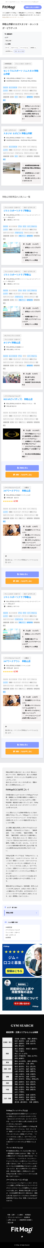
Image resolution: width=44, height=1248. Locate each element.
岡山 (27, 1087)
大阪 (16, 1074)
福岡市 (21, 1095)
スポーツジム (14, 47)
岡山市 (33, 1087)
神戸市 (21, 1076)
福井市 (33, 1069)
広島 (16, 1087)
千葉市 (21, 1051)
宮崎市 (33, 1100)
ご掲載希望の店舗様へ (26, 1220)
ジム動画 (20, 1215)
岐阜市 (21, 1064)
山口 (16, 1092)
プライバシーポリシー (15, 1217)
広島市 (21, 1087)
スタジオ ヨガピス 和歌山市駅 (18, 133)
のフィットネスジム (26, 13)
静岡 (29, 1061)
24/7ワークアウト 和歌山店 (17, 491)
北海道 (17, 1039)
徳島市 (21, 1082)
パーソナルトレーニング (13, 930)
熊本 (27, 1097)
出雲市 (21, 1089)
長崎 (16, 1097)
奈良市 (21, 1079)
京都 (27, 1074)
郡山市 (21, 1046)
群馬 (16, 1058)
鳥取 (27, 1089)
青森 (29, 1039)
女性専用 (8, 937)
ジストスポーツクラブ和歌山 (17, 210)
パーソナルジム (24, 47)
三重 (27, 1064)
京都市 (33, 1074)
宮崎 (27, 1100)
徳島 (16, 1082)
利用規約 (28, 1215)
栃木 (16, 1056)
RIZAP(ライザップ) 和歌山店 (18, 399)
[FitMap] (8, 7)
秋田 (16, 1041)
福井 (27, 1069)
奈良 (16, 1079)
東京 (16, 1049)
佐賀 (27, 1095)
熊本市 (33, 1097)
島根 (16, 1089)
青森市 (34, 1039)
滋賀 (27, 1076)
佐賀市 (33, 1095)
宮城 (27, 1043)
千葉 (16, 1051)
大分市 (21, 1100)
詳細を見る (24, 468)
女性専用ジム (9, 51)
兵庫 (16, 1076)
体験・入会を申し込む (24, 475)
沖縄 (30, 1102)
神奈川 (28, 1049)
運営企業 (10, 1222)
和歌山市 (35, 1079)
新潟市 (21, 1066)
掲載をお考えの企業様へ (33, 7)
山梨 (16, 1071)
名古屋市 (22, 1061)
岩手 (16, 1043)
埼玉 (16, 1053)
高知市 (33, 1084)
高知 (27, 1084)
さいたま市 (23, 1053)
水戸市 (34, 1056)
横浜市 (34, 1049)
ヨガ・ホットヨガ (19, 51)
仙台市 (33, 1043)
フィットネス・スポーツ (13, 932)
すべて (7, 47)
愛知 (16, 1061)
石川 (16, 1069)
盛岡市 (21, 1043)
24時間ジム (33, 47)
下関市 (21, 1092)
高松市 (33, 1082)
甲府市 (21, 1071)
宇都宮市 (22, 1056)
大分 (16, 1100)
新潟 (16, 1066)
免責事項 (27, 1217)
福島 (16, 1046)
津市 (32, 1064)
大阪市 (21, 1074)
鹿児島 (17, 1102)
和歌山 (28, 1079)
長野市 (33, 1071)
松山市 (21, 1084)
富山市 (33, 1066)
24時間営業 (9, 927)
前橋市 (21, 1058)
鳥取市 (33, 1089)
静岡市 (34, 1061)
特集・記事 (11, 1215)
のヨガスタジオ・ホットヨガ (30, 15)
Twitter (22, 1236)
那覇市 (36, 1102)
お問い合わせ (12, 1220)
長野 (27, 1071)
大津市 (33, 1076)
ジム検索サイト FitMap (10, 13)
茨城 (29, 1056)
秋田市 (21, 1041)
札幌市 (23, 1039)
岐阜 (16, 1064)
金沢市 (21, 1069)
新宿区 (21, 1049)
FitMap (17, 1245)
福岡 (16, 1095)
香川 (27, 1082)
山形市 (33, 1041)
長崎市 (21, 1097)
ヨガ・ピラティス (11, 935)
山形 (27, 1041)
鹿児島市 (24, 1102)
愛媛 (16, 1084)
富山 (27, 1066)
